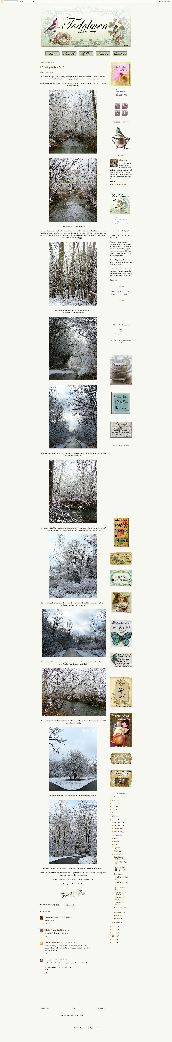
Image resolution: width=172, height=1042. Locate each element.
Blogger (94, 1028)
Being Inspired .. (119, 874)
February (117, 854)
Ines (45, 960)
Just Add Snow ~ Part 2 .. (121, 878)
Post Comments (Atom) (77, 1015)
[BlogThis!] (67, 905)
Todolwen (121, 329)
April (116, 848)
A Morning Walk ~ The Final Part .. (120, 893)
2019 (114, 810)
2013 (114, 933)
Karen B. (124, 160)
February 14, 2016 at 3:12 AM (57, 960)
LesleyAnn (48, 917)
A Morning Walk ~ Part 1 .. (120, 903)
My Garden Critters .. (120, 912)
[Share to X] (69, 905)
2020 (114, 806)
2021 (114, 803)
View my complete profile (118, 184)
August (116, 835)
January (116, 922)
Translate (124, 294)
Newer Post (45, 1008)
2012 (114, 936)
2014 (114, 929)
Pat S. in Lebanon (50, 942)
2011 (114, 939)
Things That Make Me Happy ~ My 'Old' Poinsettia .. (120, 869)
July (115, 838)
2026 (114, 797)
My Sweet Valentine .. (120, 908)
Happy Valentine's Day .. (119, 888)
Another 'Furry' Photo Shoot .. (121, 863)
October (117, 828)
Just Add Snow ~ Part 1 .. (121, 883)
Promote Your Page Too (121, 334)
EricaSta (47, 930)
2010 (114, 942)
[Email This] (66, 905)
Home (73, 1008)
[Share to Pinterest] (73, 905)
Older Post (101, 1008)
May (115, 844)
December (117, 822)
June (115, 841)
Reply (46, 923)
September (117, 832)
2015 (114, 926)
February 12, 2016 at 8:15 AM (61, 917)
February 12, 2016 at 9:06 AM (66, 943)
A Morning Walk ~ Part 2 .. (120, 898)
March (116, 851)
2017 (114, 816)
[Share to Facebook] (71, 905)
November (117, 825)
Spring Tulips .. (118, 918)
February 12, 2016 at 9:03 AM (60, 930)
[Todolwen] (121, 332)
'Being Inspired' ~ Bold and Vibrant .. (121, 858)
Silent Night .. (118, 915)
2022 (114, 800)
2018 (114, 813)
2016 (114, 819)
